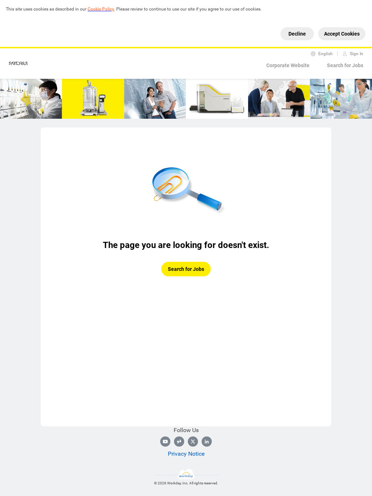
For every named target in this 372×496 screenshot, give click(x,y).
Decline (297, 34)
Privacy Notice (186, 453)
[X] (193, 441)
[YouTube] (165, 441)
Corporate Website (288, 65)
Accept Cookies (342, 34)
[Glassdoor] (179, 441)
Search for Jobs (345, 65)
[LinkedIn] (207, 441)
